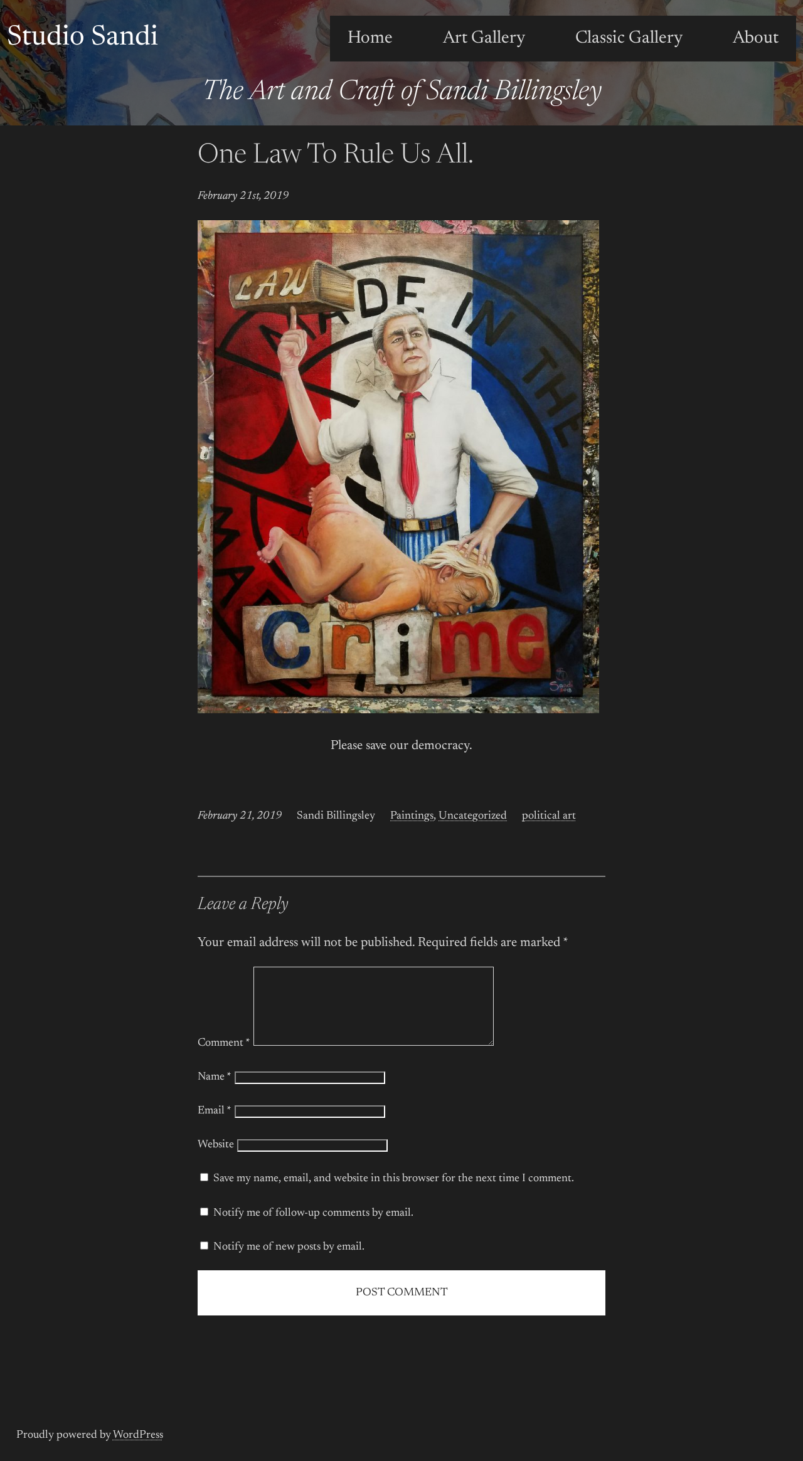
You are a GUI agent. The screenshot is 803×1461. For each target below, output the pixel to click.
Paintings (411, 816)
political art (549, 816)
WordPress (138, 1435)
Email (214, 1111)
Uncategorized (473, 816)
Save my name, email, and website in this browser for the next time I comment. (393, 1178)
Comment (224, 1043)
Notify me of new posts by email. (288, 1247)
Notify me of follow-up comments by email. (313, 1213)
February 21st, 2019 (243, 196)
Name (214, 1077)
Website (216, 1144)
